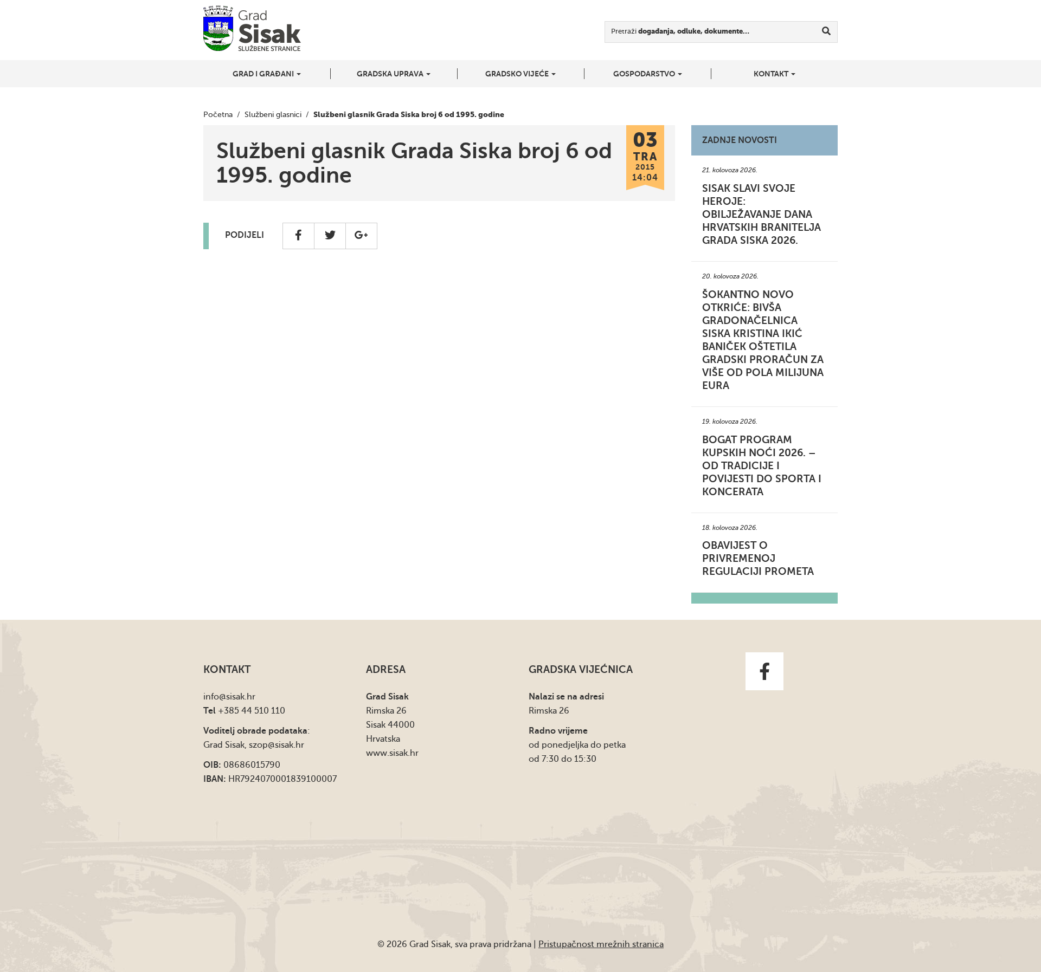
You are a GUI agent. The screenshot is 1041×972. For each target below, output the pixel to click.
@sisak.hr (237, 697)
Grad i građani (264, 73)
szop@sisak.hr (276, 745)
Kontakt (772, 73)
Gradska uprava (391, 73)
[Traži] (826, 32)
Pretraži (680, 31)
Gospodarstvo (645, 73)
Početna (218, 115)
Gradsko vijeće (517, 73)
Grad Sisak (252, 28)
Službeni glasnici (273, 115)
